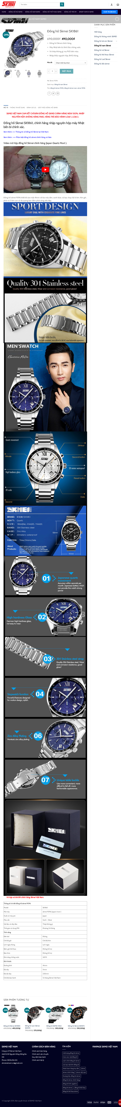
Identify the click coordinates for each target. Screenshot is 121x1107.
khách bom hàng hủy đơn (71, 1068)
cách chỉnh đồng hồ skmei (71, 1061)
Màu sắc (49, 62)
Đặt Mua (66, 71)
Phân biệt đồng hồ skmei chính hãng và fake (33, 137)
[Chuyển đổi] (116, 41)
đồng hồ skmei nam (70, 88)
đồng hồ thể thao (80, 1087)
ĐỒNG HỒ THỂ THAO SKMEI (52, 12)
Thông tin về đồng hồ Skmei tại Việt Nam (32, 132)
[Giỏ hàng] (118, 4)
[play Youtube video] (45, 169)
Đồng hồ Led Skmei (102, 59)
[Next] (40, 48)
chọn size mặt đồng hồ (70, 1057)
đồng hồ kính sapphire (70, 1084)
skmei (83, 1068)
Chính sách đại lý (38, 1060)
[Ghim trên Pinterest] (58, 93)
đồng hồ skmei (67, 1087)
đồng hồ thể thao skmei (70, 1091)
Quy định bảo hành (39, 1057)
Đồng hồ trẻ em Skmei (103, 41)
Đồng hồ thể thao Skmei (104, 55)
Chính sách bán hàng (39, 1051)
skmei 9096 (81, 88)
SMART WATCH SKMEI (86, 12)
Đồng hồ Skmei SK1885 (12, 1026)
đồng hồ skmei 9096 (57, 88)
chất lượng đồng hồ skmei (71, 1053)
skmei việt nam (81, 1072)
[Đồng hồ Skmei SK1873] (77, 1013)
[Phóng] (6, 65)
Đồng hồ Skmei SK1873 (76, 1026)
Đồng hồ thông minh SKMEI (105, 36)
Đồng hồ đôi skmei (101, 64)
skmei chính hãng (68, 1072)
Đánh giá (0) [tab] (31, 107)
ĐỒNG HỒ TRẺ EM (70, 12)
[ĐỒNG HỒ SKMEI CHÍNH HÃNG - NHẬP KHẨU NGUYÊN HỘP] (9, 4)
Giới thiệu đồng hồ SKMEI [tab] (48, 107)
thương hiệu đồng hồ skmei (71, 1076)
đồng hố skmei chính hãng (71, 1080)
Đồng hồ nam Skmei (35, 19)
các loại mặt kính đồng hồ (71, 1065)
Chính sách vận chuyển (40, 1054)
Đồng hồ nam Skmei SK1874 (32, 1027)
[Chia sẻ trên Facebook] (49, 93)
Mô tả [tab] (6, 107)
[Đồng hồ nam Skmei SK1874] (34, 1013)
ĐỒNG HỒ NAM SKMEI (32, 12)
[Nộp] (62, 4)
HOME (4, 12)
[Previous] (7, 48)
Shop (19, 19)
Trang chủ (7, 19)
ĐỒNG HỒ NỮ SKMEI (15, 12)
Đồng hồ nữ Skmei (101, 50)
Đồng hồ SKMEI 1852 (54, 1026)
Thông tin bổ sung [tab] (17, 107)
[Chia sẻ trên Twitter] (53, 93)
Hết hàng (98, 32)
